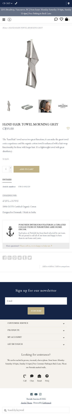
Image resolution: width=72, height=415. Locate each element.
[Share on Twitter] (30, 258)
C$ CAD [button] (7, 3)
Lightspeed (46, 402)
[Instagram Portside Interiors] (40, 394)
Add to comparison (62, 266)
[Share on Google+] (10, 258)
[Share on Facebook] (5, 258)
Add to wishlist (48, 266)
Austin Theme (26, 402)
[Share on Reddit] (20, 258)
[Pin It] (15, 258)
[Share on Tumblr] (25, 258)
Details (7, 179)
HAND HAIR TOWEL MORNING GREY (26, 27)
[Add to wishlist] (68, 128)
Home (5, 27)
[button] (56, 19)
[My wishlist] (61, 19)
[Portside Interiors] (9, 19)
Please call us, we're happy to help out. (35, 245)
